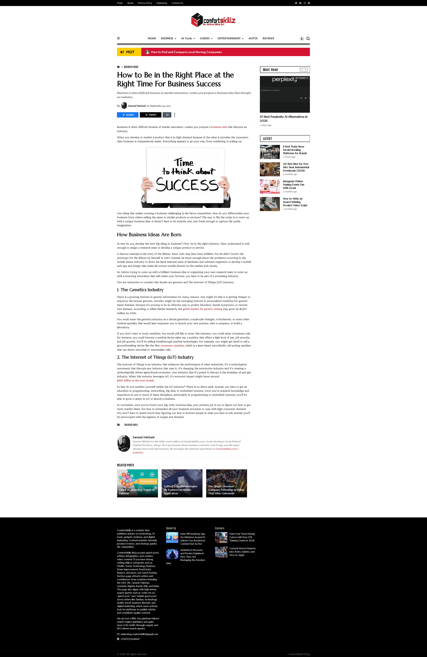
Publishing (162, 3)
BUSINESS (167, 38)
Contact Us (177, 3)
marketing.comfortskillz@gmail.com (139, 634)
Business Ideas (131, 66)
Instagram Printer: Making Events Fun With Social (293, 185)
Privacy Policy (145, 3)
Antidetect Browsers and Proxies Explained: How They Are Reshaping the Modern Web (185, 556)
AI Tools (186, 38)
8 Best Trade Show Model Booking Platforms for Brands (295, 150)
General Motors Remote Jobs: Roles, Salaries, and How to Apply (243, 551)
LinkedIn (138, 452)
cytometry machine (172, 345)
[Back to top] (418, 649)
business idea (219, 127)
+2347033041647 (130, 638)
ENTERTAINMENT (229, 38)
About (130, 3)
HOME (152, 38)
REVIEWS (268, 38)
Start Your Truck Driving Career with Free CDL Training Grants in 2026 (242, 537)
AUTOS (253, 38)
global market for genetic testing (202, 309)
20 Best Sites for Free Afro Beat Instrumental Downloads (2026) (296, 167)
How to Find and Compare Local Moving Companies (183, 52)
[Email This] (167, 115)
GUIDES (205, 38)
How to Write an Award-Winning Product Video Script (295, 202)
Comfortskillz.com (226, 448)
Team (120, 3)
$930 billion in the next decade (135, 380)
